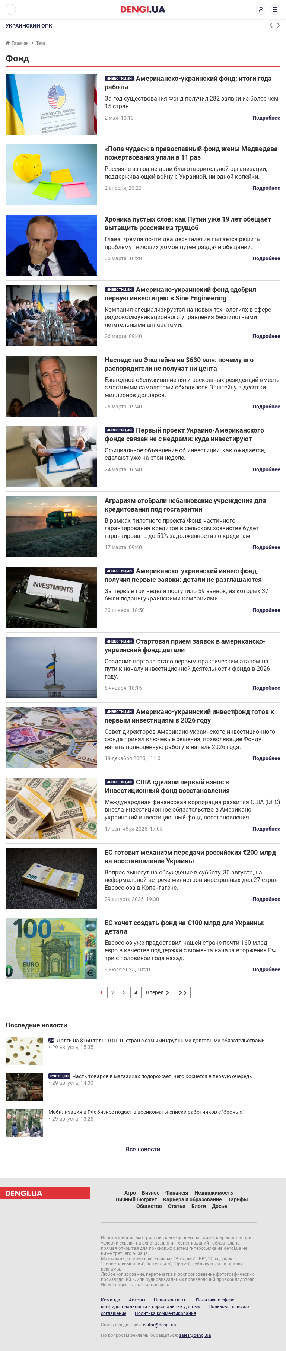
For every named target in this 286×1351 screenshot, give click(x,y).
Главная (20, 43)
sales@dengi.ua (195, 1335)
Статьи (176, 1206)
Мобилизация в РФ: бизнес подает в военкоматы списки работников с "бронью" (146, 1112)
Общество (149, 1206)
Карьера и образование (192, 1199)
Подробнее (266, 118)
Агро (130, 1193)
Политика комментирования (165, 1313)
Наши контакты (170, 1300)
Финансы (176, 1193)
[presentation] (270, 25)
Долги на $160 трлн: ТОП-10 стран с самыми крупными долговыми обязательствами (161, 1040)
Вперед (155, 992)
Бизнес (150, 1193)
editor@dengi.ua (159, 1325)
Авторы (137, 1300)
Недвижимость (213, 1193)
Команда (110, 1300)
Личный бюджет (136, 1199)
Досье (219, 1206)
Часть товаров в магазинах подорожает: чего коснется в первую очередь (162, 1076)
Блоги (198, 1206)
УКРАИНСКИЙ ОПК (29, 26)
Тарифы (238, 1199)
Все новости (143, 1149)
